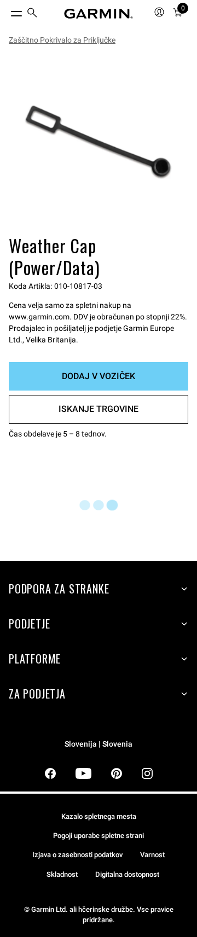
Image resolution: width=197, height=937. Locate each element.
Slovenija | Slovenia (98, 744)
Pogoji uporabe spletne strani (98, 835)
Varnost (152, 855)
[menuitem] (32, 14)
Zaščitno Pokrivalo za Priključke (62, 40)
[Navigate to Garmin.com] (98, 13)
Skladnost (62, 874)
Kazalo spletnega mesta (98, 816)
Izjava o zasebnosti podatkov (77, 855)
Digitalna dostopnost (127, 874)
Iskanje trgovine (98, 409)
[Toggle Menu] (6, 11)
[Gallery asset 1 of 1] (98, 142)
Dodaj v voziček (98, 376)
